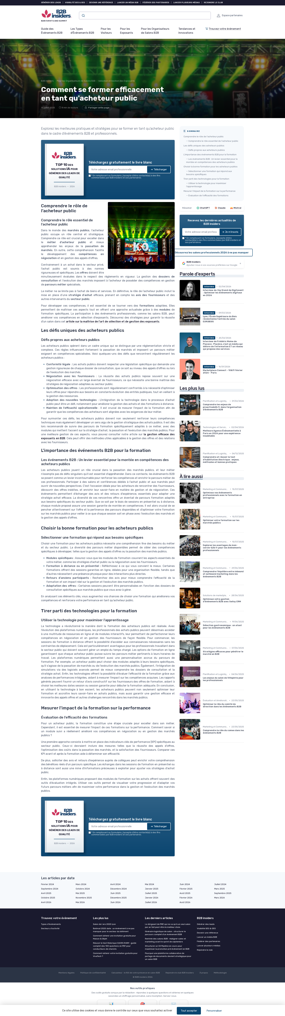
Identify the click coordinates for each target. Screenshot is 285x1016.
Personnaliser (214, 1010)
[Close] (202, 483)
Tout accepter (189, 1010)
